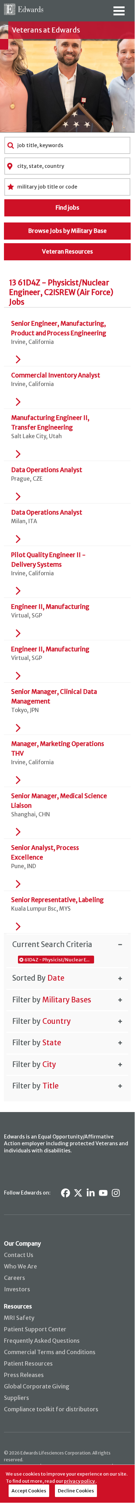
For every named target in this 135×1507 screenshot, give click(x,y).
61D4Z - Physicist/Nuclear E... (56, 959)
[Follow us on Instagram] (115, 1192)
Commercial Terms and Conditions (50, 1352)
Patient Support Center (35, 1329)
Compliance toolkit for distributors (51, 1409)
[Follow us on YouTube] (103, 1192)
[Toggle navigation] (119, 13)
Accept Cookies (28, 1490)
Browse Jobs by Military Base (67, 230)
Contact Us (18, 1254)
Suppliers (16, 1397)
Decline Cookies (76, 1490)
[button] (67, 944)
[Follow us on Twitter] (78, 1192)
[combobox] (67, 145)
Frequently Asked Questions (42, 1340)
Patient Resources (28, 1363)
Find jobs (67, 207)
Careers (14, 1277)
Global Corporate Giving (36, 1386)
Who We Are (20, 1266)
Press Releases (24, 1374)
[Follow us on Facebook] (65, 1192)
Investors (17, 1289)
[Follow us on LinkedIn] (90, 1192)
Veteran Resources (67, 251)
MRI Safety (19, 1317)
